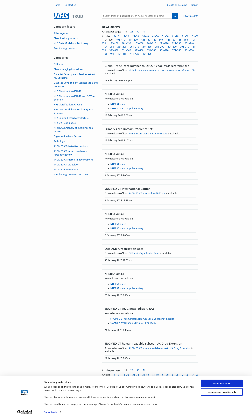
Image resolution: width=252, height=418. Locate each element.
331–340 (126, 50)
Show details (50, 412)
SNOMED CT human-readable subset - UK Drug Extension (159, 348)
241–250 (109, 46)
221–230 (176, 43)
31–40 (145, 36)
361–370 (164, 50)
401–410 (121, 53)
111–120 (133, 39)
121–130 (145, 39)
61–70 (175, 36)
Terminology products (65, 48)
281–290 (159, 46)
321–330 (113, 50)
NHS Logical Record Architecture (71, 118)
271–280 (147, 46)
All (144, 31)
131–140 (158, 39)
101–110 (120, 39)
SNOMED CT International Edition (147, 193)
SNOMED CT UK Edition (66, 164)
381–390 (189, 50)
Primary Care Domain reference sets (148, 133)
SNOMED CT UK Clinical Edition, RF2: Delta (133, 323)
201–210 (151, 43)
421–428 (147, 53)
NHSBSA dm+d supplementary (126, 108)
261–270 (134, 46)
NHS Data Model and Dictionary (71, 43)
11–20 (126, 36)
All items (58, 64)
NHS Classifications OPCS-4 (68, 104)
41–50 (155, 36)
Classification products (66, 38)
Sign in (194, 4)
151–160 (183, 39)
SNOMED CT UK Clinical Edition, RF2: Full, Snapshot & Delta (142, 318)
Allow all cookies (221, 383)
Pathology (59, 141)
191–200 (139, 43)
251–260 (121, 46)
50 (137, 31)
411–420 (134, 53)
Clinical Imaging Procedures (68, 69)
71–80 (185, 36)
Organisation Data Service (68, 136)
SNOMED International (66, 169)
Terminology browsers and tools (71, 174)
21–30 (135, 36)
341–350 (139, 50)
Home (57, 4)
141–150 (170, 39)
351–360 (151, 50)
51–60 (165, 36)
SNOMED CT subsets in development (73, 159)
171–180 (113, 43)
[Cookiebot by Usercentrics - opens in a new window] (24, 412)
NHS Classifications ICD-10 (67, 91)
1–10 (116, 36)
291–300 (172, 46)
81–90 (195, 36)
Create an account (177, 4)
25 (131, 31)
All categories (61, 33)
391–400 (109, 53)
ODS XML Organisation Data (144, 253)
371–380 (176, 50)
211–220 (164, 43)
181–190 (126, 43)
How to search (190, 15)
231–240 (189, 43)
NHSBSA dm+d (118, 104)
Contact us (70, 4)
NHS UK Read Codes (65, 122)
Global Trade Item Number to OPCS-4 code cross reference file (162, 70)
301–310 (184, 46)
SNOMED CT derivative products (71, 146)
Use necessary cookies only (222, 392)
